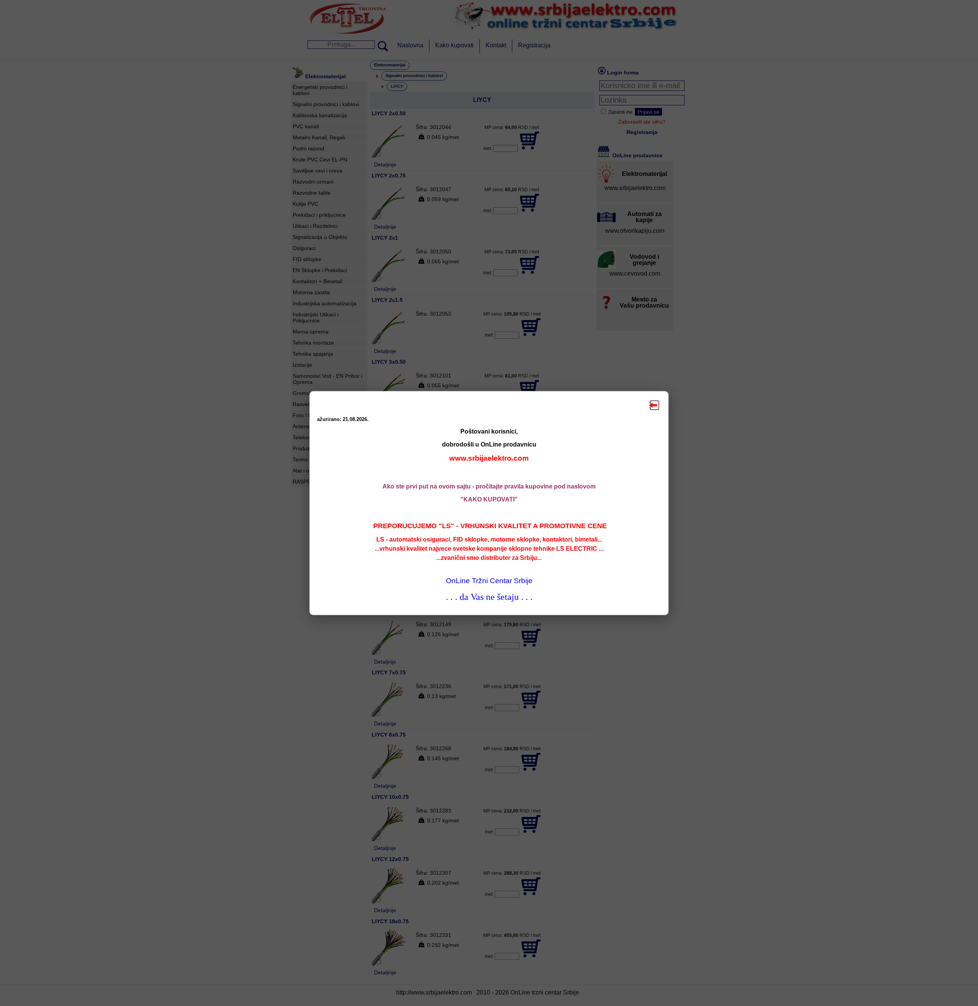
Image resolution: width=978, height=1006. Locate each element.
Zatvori (654, 405)
